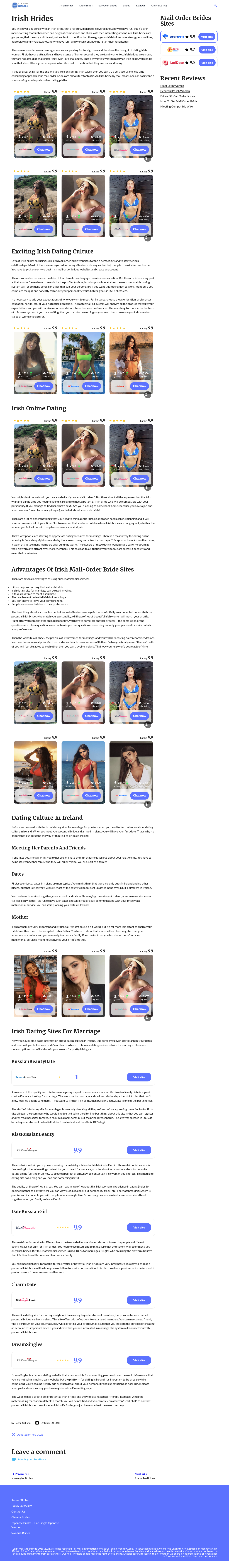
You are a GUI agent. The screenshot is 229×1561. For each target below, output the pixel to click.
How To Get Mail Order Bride (178, 101)
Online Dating (159, 5)
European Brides (108, 5)
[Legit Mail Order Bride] (34, 5)
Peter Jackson (23, 1422)
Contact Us (18, 1511)
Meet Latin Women (172, 85)
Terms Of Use (19, 1500)
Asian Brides (67, 5)
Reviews (140, 5)
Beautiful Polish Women (175, 90)
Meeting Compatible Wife (176, 106)
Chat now (43, 149)
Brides (126, 5)
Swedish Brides (20, 1533)
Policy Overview (21, 1505)
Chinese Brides (20, 1517)
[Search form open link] (215, 5)
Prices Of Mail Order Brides (177, 96)
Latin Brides (86, 5)
